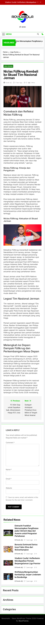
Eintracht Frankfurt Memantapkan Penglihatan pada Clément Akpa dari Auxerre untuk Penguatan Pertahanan (26, 531)
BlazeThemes (24, 621)
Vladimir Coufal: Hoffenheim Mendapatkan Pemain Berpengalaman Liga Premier (20, 2)
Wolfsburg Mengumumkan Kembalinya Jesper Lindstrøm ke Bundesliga (28, 574)
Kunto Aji (9, 82)
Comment (10, 443)
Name (9, 470)
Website (9, 488)
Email (8, 479)
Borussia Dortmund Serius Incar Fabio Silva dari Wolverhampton (26, 547)
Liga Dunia (8, 66)
